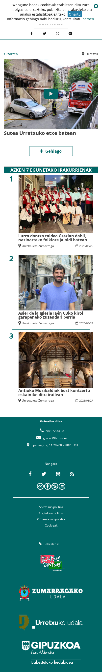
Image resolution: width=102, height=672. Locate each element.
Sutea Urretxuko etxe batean (40, 133)
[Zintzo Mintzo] (51, 563)
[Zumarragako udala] (51, 593)
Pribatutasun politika (51, 519)
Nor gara (51, 464)
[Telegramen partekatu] (70, 33)
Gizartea (11, 54)
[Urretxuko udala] (51, 622)
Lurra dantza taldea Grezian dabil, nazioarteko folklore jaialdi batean (52, 238)
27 (91, 400)
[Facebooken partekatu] (31, 33)
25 (91, 246)
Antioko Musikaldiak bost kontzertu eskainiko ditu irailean (54, 392)
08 (87, 246)
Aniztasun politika (51, 507)
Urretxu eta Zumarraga (38, 246)
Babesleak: (51, 544)
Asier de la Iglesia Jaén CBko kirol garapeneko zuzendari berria (50, 315)
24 (91, 323)
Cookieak (51, 525)
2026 (82, 246)
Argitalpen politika (51, 513)
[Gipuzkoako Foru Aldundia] (51, 652)
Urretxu (91, 54)
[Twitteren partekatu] (44, 33)
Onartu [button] (75, 14)
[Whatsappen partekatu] (57, 33)
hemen (88, 19)
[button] (96, 6)
